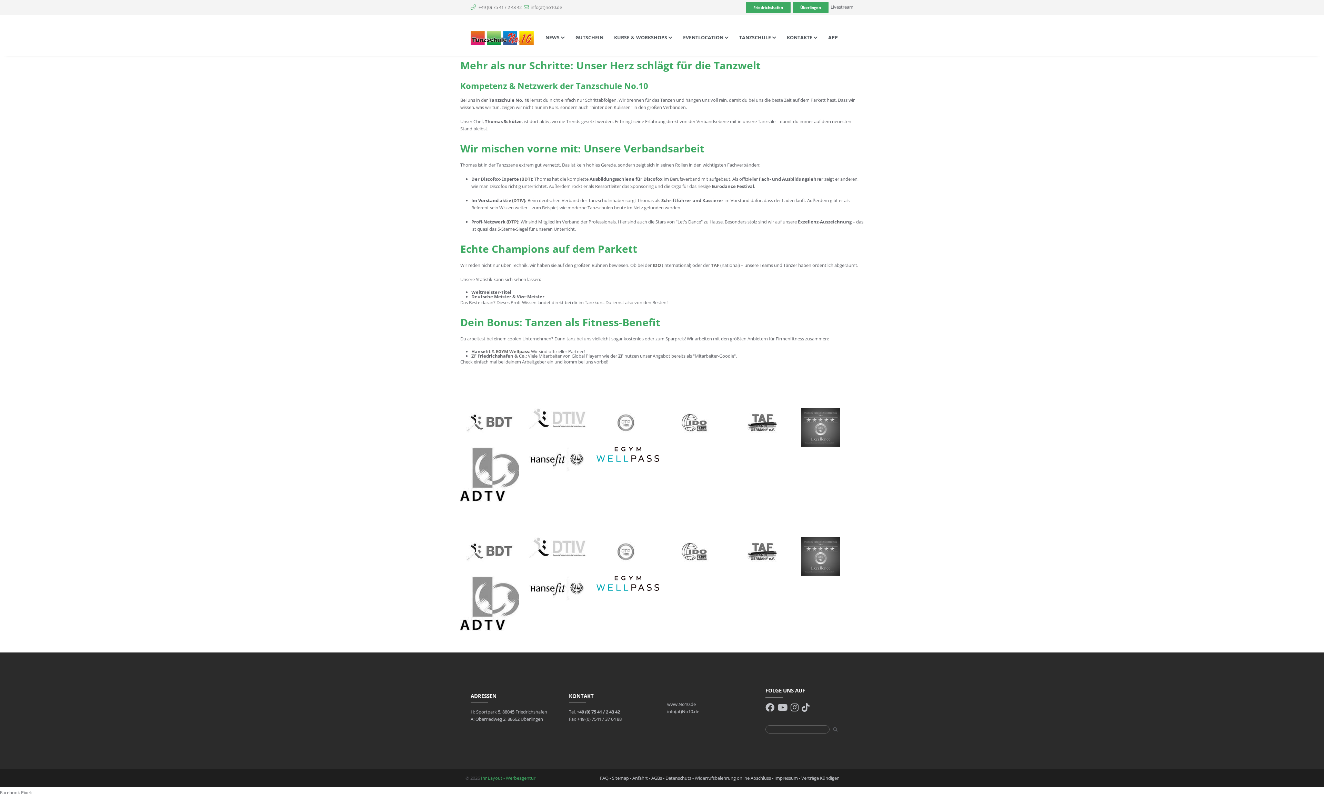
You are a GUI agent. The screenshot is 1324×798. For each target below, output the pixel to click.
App (833, 37)
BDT (526, 179)
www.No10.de (681, 704)
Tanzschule (755, 37)
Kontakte (800, 37)
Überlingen (810, 7)
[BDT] (489, 422)
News (553, 37)
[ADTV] (489, 474)
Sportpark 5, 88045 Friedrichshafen (511, 712)
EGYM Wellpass (512, 351)
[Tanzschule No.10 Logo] (502, 37)
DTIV (518, 200)
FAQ (604, 778)
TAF (715, 265)
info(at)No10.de (683, 711)
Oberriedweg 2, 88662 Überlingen (509, 719)
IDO (657, 265)
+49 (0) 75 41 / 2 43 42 (500, 7)
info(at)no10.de (546, 7)
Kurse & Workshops (641, 37)
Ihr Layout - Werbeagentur (508, 778)
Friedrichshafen (768, 7)
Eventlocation (704, 37)
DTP (512, 222)
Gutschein (589, 37)
